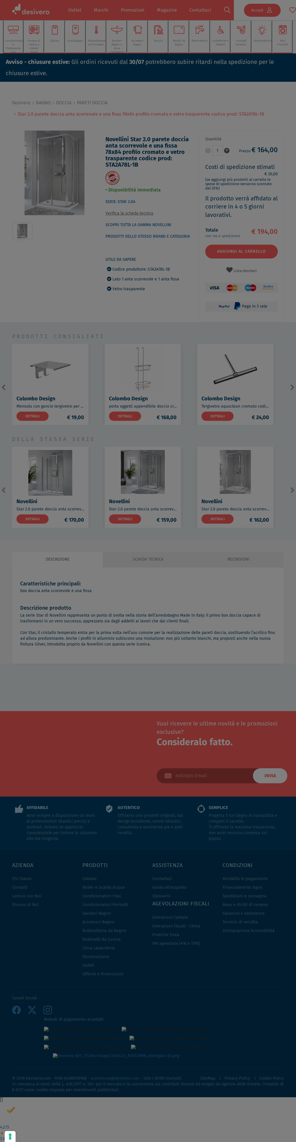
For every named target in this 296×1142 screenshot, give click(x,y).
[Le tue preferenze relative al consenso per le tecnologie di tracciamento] (10, 1136)
